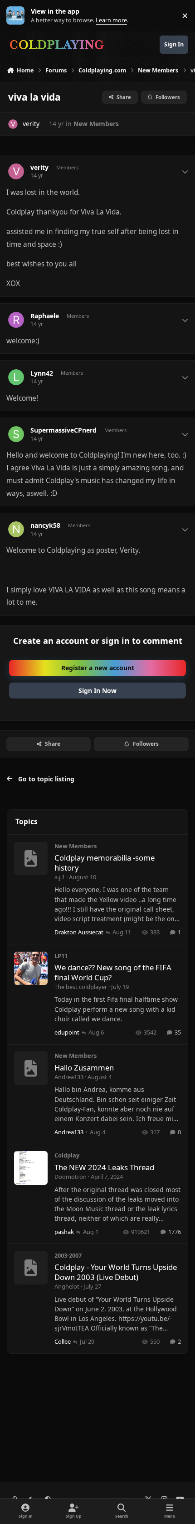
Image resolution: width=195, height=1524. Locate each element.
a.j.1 (59, 877)
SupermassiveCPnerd (63, 430)
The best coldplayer (80, 987)
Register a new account (97, 667)
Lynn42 (41, 373)
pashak (64, 1232)
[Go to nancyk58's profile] (16, 529)
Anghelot (66, 1286)
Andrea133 (68, 1077)
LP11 (61, 956)
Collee (62, 1341)
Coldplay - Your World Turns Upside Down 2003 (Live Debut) (115, 1272)
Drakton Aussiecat (78, 932)
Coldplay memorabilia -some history (104, 862)
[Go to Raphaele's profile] (16, 320)
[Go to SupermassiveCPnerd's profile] (16, 434)
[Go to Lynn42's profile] (16, 377)
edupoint (66, 1032)
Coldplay (66, 1155)
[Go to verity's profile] (13, 124)
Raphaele (44, 316)
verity (31, 123)
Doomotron (70, 1176)
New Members (96, 123)
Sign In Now (97, 690)
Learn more (17, 15)
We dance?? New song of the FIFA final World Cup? (112, 972)
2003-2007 (68, 1255)
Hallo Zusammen (84, 1067)
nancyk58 (45, 525)
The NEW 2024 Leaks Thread (104, 1167)
